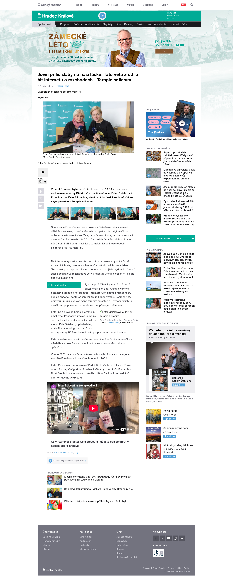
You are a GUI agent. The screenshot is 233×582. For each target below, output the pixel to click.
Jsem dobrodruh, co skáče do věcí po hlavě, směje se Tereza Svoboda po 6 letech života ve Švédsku (179, 191)
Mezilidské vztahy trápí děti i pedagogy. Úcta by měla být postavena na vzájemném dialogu (97, 478)
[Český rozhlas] (49, 5)
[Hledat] (191, 5)
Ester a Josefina (57, 285)
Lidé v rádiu (122, 545)
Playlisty (107, 24)
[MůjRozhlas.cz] (43, 97)
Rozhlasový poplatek (126, 557)
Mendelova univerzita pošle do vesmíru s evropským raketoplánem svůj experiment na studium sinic (179, 175)
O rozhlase (148, 5)
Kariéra (120, 549)
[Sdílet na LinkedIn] (41, 206)
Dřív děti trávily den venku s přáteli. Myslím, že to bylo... (97, 501)
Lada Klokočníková (63, 452)
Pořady (77, 24)
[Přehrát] (43, 172)
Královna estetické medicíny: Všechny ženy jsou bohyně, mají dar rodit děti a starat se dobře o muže (179, 305)
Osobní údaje (159, 568)
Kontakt (174, 24)
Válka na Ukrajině (51, 537)
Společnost (44, 24)
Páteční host (62, 86)
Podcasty (84, 545)
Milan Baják (48, 157)
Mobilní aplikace (88, 549)
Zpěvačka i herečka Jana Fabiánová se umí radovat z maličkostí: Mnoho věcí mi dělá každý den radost (178, 273)
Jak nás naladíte (157, 24)
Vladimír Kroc (113, 323)
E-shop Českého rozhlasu (162, 323)
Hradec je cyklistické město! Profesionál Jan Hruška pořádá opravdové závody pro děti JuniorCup (178, 220)
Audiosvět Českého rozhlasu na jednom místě (167, 139)
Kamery (170, 18)
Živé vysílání (153, 127)
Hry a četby (153, 117)
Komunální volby (51, 541)
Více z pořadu (155, 250)
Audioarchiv (173, 16)
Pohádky (152, 122)
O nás (140, 24)
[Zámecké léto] (116, 47)
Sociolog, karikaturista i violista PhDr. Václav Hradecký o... (98, 489)
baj (76, 452)
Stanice (130, 5)
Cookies (146, 568)
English (187, 568)
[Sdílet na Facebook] (41, 191)
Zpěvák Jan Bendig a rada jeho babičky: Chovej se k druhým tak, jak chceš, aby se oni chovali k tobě (178, 258)
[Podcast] (40, 182)
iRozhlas (78, 5)
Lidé (118, 24)
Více (186, 24)
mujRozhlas (113, 5)
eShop (46, 549)
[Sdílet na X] (41, 199)
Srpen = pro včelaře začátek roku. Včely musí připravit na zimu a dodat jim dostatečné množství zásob (178, 158)
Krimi (165, 117)
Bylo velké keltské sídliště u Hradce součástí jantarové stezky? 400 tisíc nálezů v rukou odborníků (178, 206)
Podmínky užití (174, 568)
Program (95, 5)
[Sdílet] (44, 182)
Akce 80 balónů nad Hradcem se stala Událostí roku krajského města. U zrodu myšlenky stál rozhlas (178, 288)
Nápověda (121, 541)
